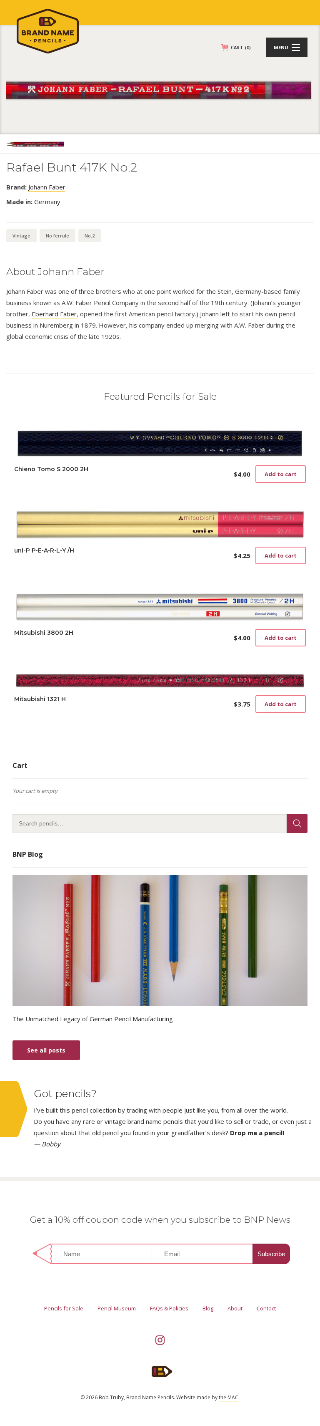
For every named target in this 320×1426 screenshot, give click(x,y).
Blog (207, 1308)
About (235, 1308)
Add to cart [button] (281, 474)
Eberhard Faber (54, 314)
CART (241, 47)
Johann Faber (46, 187)
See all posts (46, 1050)
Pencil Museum (117, 1308)
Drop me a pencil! (257, 1132)
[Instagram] (160, 1340)
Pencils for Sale (63, 1308)
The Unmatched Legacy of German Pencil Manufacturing (92, 1019)
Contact (266, 1308)
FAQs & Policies (169, 1308)
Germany (47, 201)
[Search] (297, 823)
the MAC (228, 1397)
